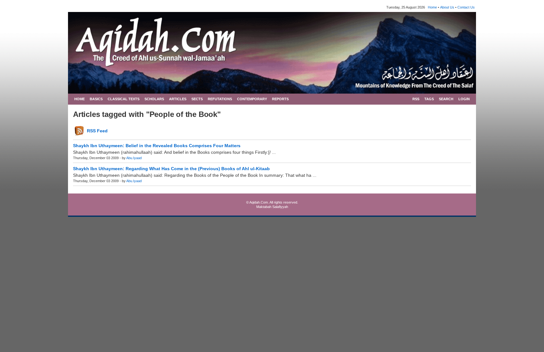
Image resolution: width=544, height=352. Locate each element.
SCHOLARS (154, 99)
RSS (415, 99)
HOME (79, 99)
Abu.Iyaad (134, 158)
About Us (447, 7)
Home (432, 7)
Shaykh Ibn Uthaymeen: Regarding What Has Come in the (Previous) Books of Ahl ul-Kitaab (171, 168)
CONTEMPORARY (252, 99)
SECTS (197, 99)
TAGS (429, 99)
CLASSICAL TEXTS (123, 99)
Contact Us (466, 7)
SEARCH (446, 99)
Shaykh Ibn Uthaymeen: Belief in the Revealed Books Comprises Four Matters (157, 145)
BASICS (96, 99)
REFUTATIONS (220, 99)
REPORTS (280, 99)
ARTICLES (177, 99)
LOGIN (464, 99)
